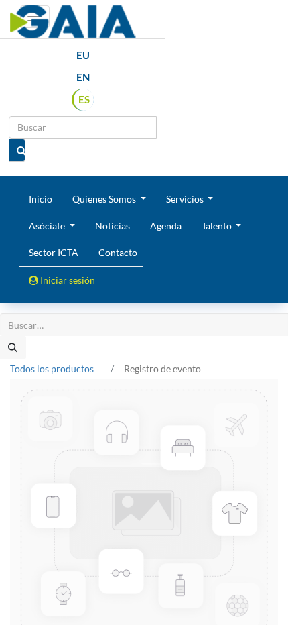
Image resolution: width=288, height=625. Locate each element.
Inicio (40, 199)
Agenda (166, 225)
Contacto (117, 252)
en (83, 77)
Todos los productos (52, 368)
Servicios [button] (186, 199)
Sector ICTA (53, 252)
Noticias (112, 225)
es (84, 99)
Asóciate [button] (48, 225)
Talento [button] (218, 225)
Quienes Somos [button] (105, 199)
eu (83, 55)
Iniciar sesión (66, 280)
